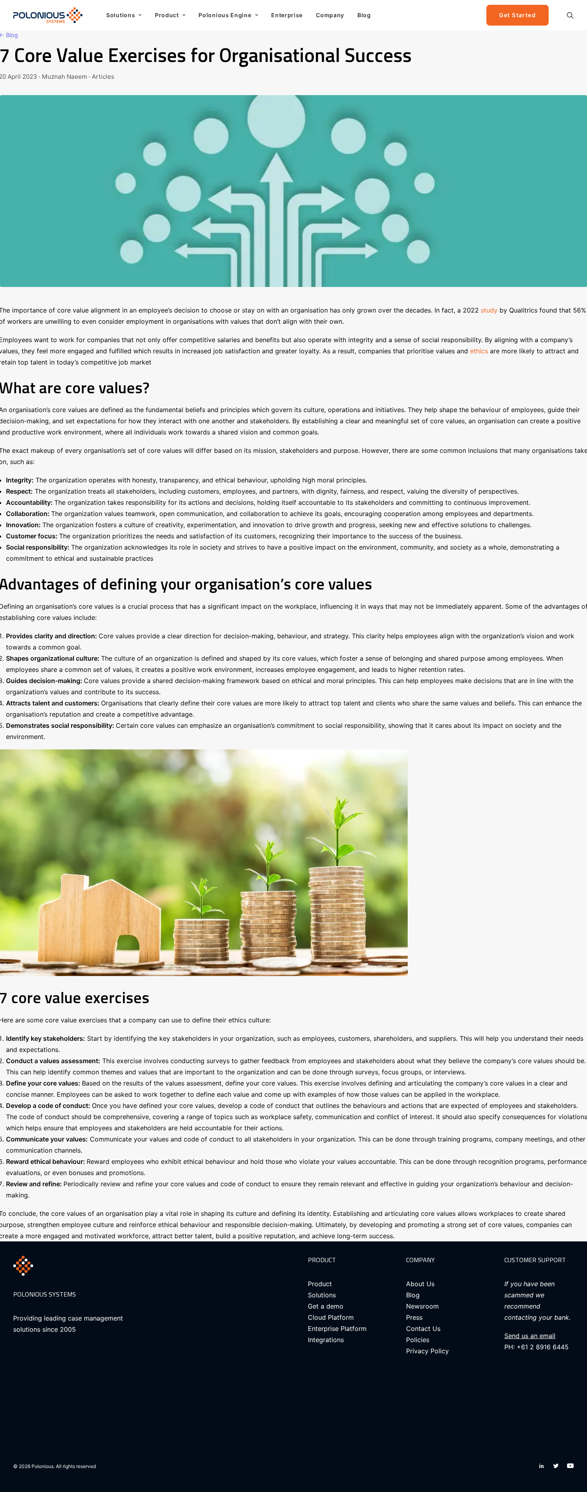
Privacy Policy (427, 1351)
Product (167, 15)
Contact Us (423, 1329)
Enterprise (287, 15)
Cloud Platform (331, 1317)
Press (414, 1317)
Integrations (326, 1340)
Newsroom (422, 1306)
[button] (570, 15)
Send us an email (529, 1336)
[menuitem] (124, 15)
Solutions (120, 15)
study (489, 310)
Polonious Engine (224, 15)
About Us (420, 1284)
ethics (479, 351)
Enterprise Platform (337, 1329)
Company (330, 15)
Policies (417, 1340)
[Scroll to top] (571, 1460)
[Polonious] (49, 15)
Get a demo (325, 1306)
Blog (364, 15)
